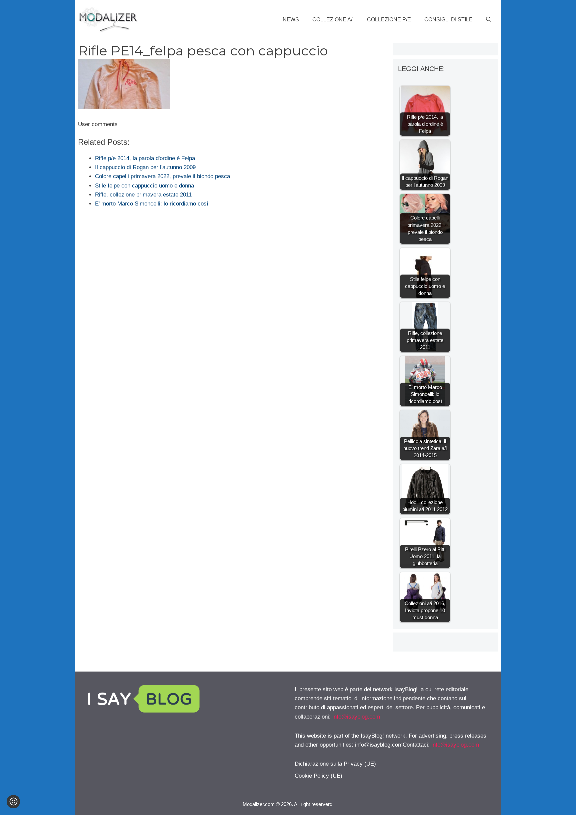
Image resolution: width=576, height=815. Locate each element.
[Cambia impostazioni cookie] (13, 801)
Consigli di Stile (448, 19)
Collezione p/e (389, 19)
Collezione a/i (333, 19)
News (291, 19)
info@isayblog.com (356, 717)
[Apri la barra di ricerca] (488, 19)
